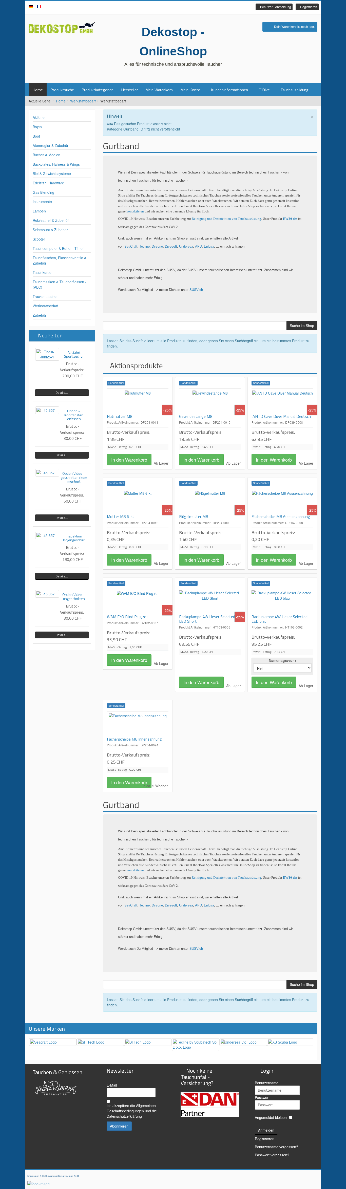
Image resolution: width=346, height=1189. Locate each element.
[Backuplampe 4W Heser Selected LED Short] (210, 601)
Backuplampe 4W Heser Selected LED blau (279, 619)
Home (37, 90)
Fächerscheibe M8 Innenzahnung (134, 739)
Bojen (37, 126)
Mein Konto (190, 90)
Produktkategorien (97, 90)
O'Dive (264, 90)
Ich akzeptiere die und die (132, 1111)
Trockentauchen (46, 296)
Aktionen (40, 117)
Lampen (39, 210)
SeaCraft (130, 246)
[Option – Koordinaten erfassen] (47, 410)
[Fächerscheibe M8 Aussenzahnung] (282, 501)
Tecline (144, 246)
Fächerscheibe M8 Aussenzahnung (281, 516)
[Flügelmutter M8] (210, 501)
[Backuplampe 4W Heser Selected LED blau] (282, 601)
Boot (36, 136)
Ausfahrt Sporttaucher (74, 354)
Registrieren (264, 1138)
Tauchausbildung (294, 90)
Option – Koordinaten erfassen (73, 414)
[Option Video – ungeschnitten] (47, 594)
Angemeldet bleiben (271, 1117)
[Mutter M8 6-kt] (138, 501)
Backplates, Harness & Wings (56, 164)
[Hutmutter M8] (138, 401)
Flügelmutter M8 (193, 516)
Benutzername (266, 1082)
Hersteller (129, 90)
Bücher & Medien (46, 154)
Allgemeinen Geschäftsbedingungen (131, 1108)
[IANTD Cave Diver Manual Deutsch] (282, 401)
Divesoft (171, 246)
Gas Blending (43, 192)
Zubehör (39, 315)
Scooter (39, 239)
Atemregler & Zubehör (50, 145)
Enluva (209, 246)
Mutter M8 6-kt (120, 516)
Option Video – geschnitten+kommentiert (74, 477)
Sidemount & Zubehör (50, 229)
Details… (61, 392)
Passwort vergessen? (272, 1154)
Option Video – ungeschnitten (73, 596)
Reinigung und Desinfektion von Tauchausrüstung (226, 219)
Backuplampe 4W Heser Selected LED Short (207, 619)
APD (198, 246)
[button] (274, 7)
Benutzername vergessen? (276, 1146)
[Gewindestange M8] (210, 401)
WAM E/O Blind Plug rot (127, 617)
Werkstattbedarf (83, 100)
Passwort (262, 1097)
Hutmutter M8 (119, 416)
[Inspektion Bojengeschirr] (47, 535)
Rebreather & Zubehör (51, 220)
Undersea (186, 246)
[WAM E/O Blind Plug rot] (138, 601)
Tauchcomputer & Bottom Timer (58, 248)
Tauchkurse (42, 272)
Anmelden (266, 1130)
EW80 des (290, 219)
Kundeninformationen (229, 90)
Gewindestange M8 (195, 416)
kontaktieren (135, 211)
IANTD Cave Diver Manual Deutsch (281, 416)
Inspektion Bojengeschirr (74, 538)
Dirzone (157, 246)
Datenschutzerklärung (124, 1116)
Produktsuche (62, 90)
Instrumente (42, 201)
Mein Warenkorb (159, 90)
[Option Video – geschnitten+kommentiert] (47, 473)
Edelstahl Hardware (48, 182)
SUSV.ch (196, 290)
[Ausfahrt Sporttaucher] (47, 354)
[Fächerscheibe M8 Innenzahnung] (138, 724)
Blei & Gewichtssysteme (52, 173)
